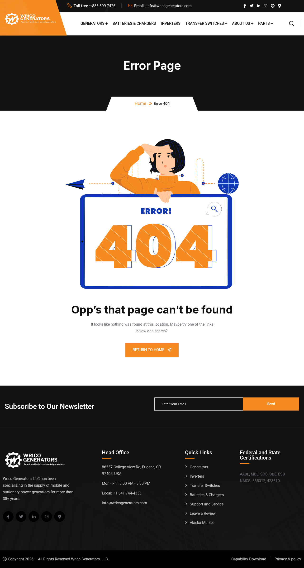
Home (140, 103)
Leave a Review (203, 513)
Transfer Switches (204, 23)
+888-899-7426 (102, 6)
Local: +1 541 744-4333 (122, 493)
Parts (264, 23)
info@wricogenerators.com (169, 6)
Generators (92, 23)
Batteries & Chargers (134, 23)
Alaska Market (202, 522)
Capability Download (248, 559)
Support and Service (206, 504)
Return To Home (149, 350)
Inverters (170, 23)
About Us (241, 23)
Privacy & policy (288, 559)
